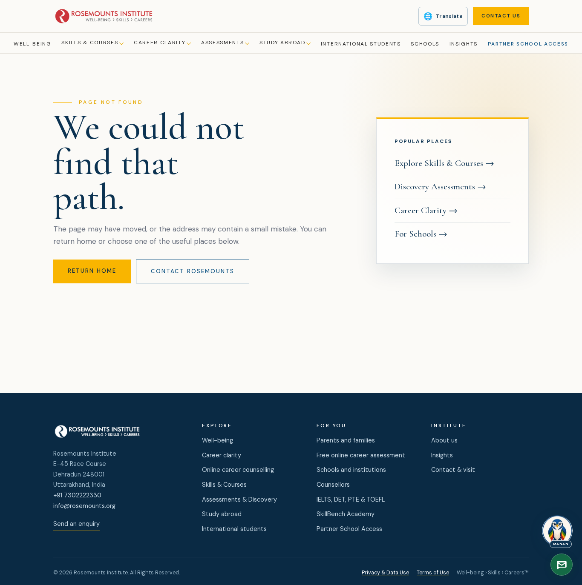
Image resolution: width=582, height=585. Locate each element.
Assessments (222, 42)
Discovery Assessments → (440, 186)
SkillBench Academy (346, 514)
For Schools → (421, 233)
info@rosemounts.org (84, 506)
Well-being (33, 43)
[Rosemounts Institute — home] (103, 16)
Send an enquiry (76, 524)
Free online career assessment (361, 455)
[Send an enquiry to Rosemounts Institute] (561, 565)
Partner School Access (528, 43)
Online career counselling (238, 470)
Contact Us (500, 16)
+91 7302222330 (77, 495)
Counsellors (333, 484)
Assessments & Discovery (239, 499)
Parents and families (346, 440)
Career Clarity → (426, 210)
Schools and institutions (351, 470)
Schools (425, 43)
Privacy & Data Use (385, 572)
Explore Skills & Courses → (444, 163)
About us (444, 440)
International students (234, 529)
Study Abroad (282, 42)
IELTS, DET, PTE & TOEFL (351, 499)
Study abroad (222, 514)
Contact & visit (453, 470)
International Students (361, 43)
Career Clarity (160, 42)
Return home (92, 270)
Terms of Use (433, 572)
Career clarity (221, 455)
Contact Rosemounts (192, 271)
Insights (463, 43)
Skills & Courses (89, 42)
